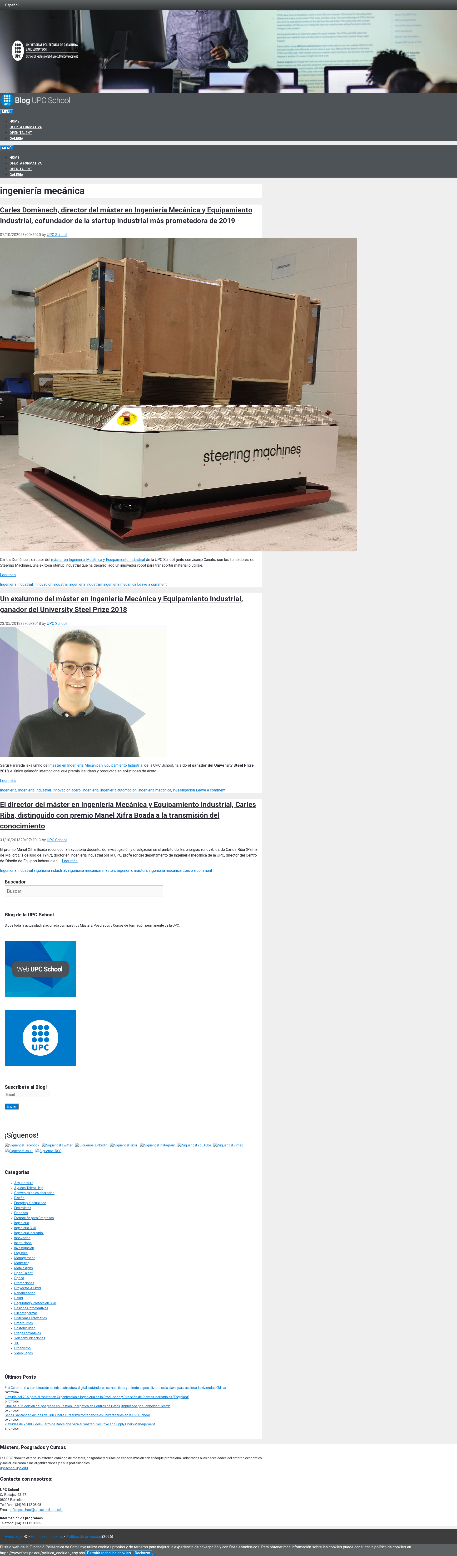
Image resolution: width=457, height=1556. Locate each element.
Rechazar (142, 1553)
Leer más (8, 575)
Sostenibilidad (24, 1328)
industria (60, 584)
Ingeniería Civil (25, 1228)
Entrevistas (22, 1208)
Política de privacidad (84, 1536)
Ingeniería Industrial (16, 584)
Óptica (19, 1278)
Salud (18, 1298)
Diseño (19, 1198)
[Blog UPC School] (35, 106)
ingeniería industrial (85, 584)
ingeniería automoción (118, 790)
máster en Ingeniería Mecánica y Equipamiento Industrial (98, 559)
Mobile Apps (23, 1268)
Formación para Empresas (34, 1218)
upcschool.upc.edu (14, 1468)
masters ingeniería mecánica (158, 870)
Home (14, 121)
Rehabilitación (24, 1293)
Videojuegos (23, 1353)
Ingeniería (8, 790)
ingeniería (90, 790)
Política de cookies (47, 1536)
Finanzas (21, 1213)
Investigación (24, 1248)
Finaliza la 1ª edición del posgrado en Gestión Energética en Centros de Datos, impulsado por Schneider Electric (87, 1406)
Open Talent (21, 133)
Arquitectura (23, 1183)
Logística (21, 1253)
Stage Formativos (27, 1333)
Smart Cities (23, 1323)
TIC (16, 1343)
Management (24, 1258)
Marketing (22, 1263)
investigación (184, 790)
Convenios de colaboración (34, 1193)
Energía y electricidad (30, 1203)
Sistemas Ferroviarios (30, 1318)
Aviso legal (14, 1536)
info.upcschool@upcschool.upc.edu (36, 1510)
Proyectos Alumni (27, 1288)
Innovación (43, 584)
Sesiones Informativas (31, 1308)
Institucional (23, 1243)
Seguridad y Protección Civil (35, 1303)
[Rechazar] (154, 1554)
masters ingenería (117, 870)
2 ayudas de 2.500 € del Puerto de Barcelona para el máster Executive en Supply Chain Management (80, 1424)
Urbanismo (22, 1348)
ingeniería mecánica (119, 584)
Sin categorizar (25, 1313)
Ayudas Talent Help (28, 1188)
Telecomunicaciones (29, 1338)
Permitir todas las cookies (109, 1553)
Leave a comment (152, 584)
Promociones (24, 1283)
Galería (16, 138)
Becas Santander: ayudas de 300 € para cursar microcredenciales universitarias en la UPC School (77, 1415)
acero (76, 790)
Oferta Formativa (26, 127)
